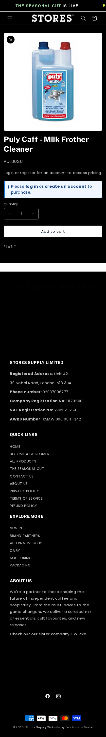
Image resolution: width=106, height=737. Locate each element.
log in (32, 186)
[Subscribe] (90, 332)
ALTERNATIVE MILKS (26, 543)
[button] (9, 18)
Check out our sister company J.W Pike (48, 633)
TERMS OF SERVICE (26, 498)
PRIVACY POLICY (24, 491)
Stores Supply (35, 727)
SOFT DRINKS (21, 557)
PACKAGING (20, 565)
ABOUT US (19, 483)
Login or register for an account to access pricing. (53, 172)
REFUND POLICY (23, 505)
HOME (15, 446)
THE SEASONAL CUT (38, 6)
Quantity (11, 204)
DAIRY (15, 550)
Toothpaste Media (79, 727)
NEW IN (16, 528)
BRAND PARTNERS (25, 535)
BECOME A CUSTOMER (29, 453)
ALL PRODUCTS (23, 461)
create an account (66, 186)
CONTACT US (22, 476)
